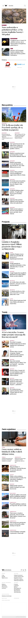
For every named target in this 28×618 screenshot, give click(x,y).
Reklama (3, 584)
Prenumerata (4, 586)
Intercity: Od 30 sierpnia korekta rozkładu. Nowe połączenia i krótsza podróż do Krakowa (17, 53)
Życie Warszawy (17, 592)
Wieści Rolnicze (17, 590)
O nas (3, 575)
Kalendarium (16, 598)
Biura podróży (7, 105)
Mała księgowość (17, 588)
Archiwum (4, 588)
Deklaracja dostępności (18, 580)
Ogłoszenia (4, 585)
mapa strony (4, 598)
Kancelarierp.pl (17, 589)
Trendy (4, 312)
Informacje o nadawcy (18, 579)
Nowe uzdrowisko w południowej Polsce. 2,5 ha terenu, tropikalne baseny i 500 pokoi (12, 31)
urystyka (11, 5)
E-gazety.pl (16, 585)
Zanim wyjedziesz (9, 429)
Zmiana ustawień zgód (18, 576)
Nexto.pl (15, 586)
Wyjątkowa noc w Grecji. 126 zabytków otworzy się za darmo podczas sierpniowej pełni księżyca (18, 43)
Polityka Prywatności (18, 575)
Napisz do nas (5, 577)
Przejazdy (6, 222)
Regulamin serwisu (18, 577)
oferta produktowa (6, 600)
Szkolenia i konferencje (6, 596)
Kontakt (3, 576)
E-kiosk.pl (16, 584)
